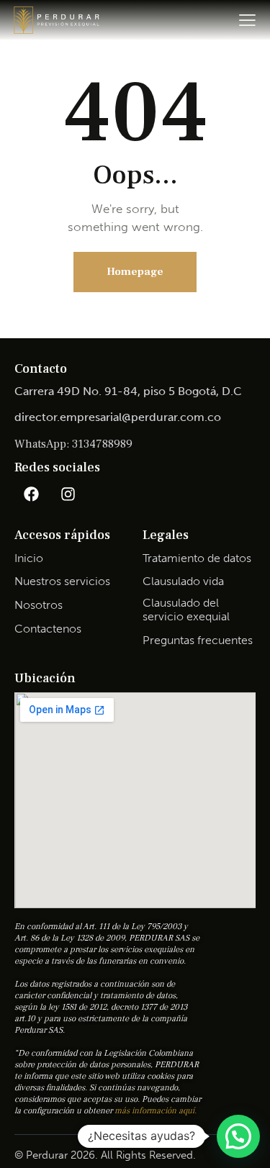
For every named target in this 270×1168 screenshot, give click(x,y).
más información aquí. (155, 1110)
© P (23, 1155)
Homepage (135, 272)
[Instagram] (67, 493)
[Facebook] (31, 493)
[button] (238, 1136)
